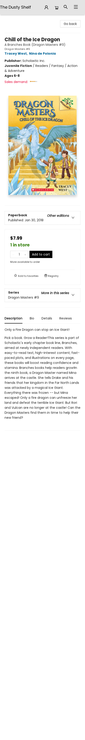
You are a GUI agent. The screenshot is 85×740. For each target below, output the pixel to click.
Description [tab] (13, 318)
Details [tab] (46, 318)
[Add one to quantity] (25, 254)
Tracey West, (16, 53)
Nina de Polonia (42, 53)
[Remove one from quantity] (13, 254)
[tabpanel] (42, 379)
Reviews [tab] (65, 318)
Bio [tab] (32, 318)
